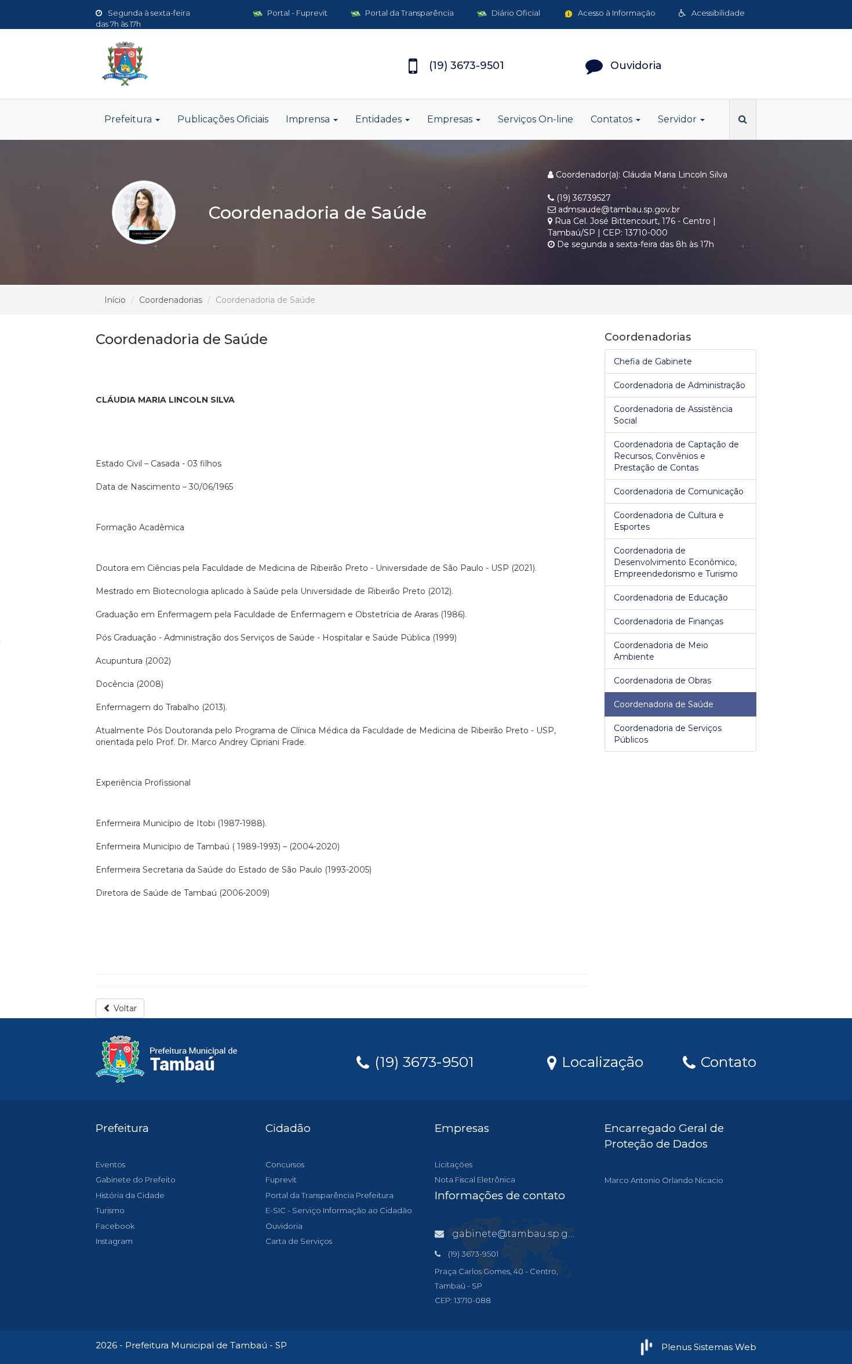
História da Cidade (130, 1195)
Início (115, 300)
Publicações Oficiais (222, 119)
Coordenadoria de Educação (671, 597)
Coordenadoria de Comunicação (679, 491)
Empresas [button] (451, 119)
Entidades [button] (379, 119)
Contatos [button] (613, 119)
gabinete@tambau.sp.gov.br (521, 1233)
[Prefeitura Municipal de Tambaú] (200, 64)
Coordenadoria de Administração (679, 385)
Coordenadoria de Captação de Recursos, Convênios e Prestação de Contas (676, 456)
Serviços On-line (535, 119)
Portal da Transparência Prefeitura (329, 1195)
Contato (726, 1061)
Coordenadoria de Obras (662, 680)
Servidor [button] (678, 119)
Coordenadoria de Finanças (668, 621)
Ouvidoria (284, 1226)
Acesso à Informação (616, 12)
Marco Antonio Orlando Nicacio (664, 1180)
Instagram (114, 1241)
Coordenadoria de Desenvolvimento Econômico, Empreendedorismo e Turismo (676, 562)
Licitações (453, 1164)
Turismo (110, 1210)
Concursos (284, 1164)
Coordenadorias (170, 300)
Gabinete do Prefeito (136, 1179)
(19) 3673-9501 (422, 1061)
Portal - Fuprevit (296, 12)
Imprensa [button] (309, 119)
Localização (600, 1061)
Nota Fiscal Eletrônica (475, 1179)
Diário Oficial (515, 12)
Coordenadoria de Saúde (663, 704)
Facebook (115, 1226)
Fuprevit (281, 1179)
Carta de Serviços (298, 1241)
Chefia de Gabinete (653, 361)
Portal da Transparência (408, 12)
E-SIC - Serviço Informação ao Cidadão (338, 1210)
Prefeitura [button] (129, 119)
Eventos (110, 1164)
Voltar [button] (124, 1008)
